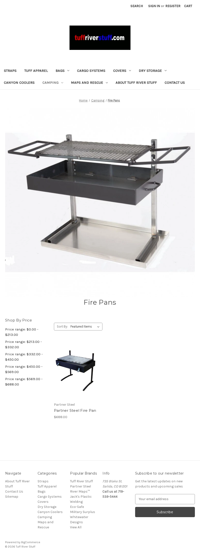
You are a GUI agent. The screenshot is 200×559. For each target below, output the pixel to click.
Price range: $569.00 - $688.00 (23, 382)
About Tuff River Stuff (136, 82)
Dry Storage (150, 70)
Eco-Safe (77, 507)
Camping (50, 82)
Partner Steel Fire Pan (75, 410)
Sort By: (62, 326)
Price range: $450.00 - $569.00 (23, 369)
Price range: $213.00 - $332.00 (23, 344)
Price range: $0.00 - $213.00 (21, 332)
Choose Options (76, 380)
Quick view (71, 362)
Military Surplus (82, 512)
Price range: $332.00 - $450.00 (24, 357)
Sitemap (11, 497)
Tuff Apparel (36, 70)
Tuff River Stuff (81, 481)
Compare (74, 371)
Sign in (154, 6)
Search (136, 6)
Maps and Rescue (87, 82)
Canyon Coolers (19, 82)
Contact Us (175, 82)
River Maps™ (80, 491)
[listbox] (86, 326)
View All (75, 527)
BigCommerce (30, 542)
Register (172, 6)
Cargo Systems (91, 70)
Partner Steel (80, 486)
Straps (10, 70)
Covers (119, 70)
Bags (60, 70)
